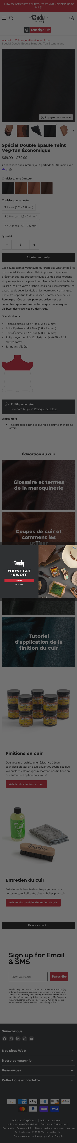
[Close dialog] (74, 547)
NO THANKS (19, 584)
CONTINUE (19, 580)
